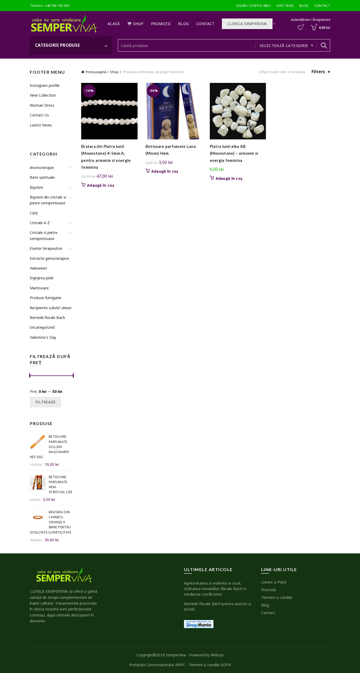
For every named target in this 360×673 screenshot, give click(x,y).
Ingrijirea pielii (41, 277)
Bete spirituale (42, 177)
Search (323, 45)
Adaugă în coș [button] (100, 185)
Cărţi (34, 212)
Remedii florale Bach (47, 317)
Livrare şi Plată (273, 582)
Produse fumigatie (45, 297)
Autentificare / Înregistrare (310, 19)
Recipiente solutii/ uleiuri (50, 307)
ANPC (180, 664)
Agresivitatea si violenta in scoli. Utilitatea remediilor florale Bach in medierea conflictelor (215, 589)
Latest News (41, 125)
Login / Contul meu (253, 5)
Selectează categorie (284, 45)
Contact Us (39, 114)
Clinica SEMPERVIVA (247, 23)
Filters (318, 71)
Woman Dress (42, 105)
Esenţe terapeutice (46, 248)
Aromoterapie (42, 167)
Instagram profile (45, 85)
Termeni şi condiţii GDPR (210, 664)
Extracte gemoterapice (49, 258)
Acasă (114, 23)
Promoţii (161, 23)
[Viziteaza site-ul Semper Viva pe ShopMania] (198, 623)
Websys (217, 654)
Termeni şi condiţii (276, 597)
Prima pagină (96, 71)
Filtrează (45, 401)
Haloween (38, 268)
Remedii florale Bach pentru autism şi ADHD (217, 606)
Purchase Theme (43, 134)
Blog (303, 5)
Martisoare (39, 287)
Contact (322, 5)
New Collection (43, 95)
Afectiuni (285, 5)
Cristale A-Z (40, 222)
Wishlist (303, 25)
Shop (138, 23)
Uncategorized (42, 327)
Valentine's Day (43, 337)
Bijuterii (36, 187)
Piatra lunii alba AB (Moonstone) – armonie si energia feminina (234, 153)
